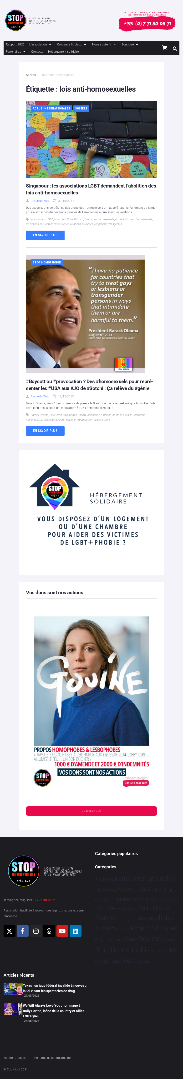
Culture (144, 898)
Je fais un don (91, 810)
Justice (104, 928)
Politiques (163, 928)
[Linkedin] (75, 931)
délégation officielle (99, 415)
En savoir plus (45, 235)
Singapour (100, 224)
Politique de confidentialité (52, 1057)
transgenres (115, 224)
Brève (98, 899)
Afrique (101, 890)
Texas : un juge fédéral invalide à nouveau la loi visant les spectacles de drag (54, 988)
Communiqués (119, 899)
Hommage (123, 919)
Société (81, 108)
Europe (107, 908)
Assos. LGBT (135, 889)
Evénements (126, 908)
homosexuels (144, 219)
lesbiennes (32, 224)
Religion (116, 939)
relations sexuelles (81, 224)
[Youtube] (62, 931)
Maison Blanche (66, 419)
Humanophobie (153, 917)
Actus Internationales (51, 108)
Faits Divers (154, 907)
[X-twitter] (9, 931)
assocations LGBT (42, 219)
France (104, 918)
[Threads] (49, 931)
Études (144, 961)
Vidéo (129, 960)
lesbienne (139, 415)
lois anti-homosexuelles (54, 224)
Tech (154, 951)
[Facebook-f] (23, 931)
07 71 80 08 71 (45, 900)
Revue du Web (40, 201)
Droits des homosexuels (99, 219)
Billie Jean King (59, 415)
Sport (168, 939)
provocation (84, 419)
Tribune (163, 951)
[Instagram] (36, 931)
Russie (97, 419)
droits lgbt (121, 219)
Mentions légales (15, 1057)
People (140, 928)
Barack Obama (39, 415)
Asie (112, 890)
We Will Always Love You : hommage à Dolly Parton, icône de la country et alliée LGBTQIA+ (54, 1011)
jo (131, 415)
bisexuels (60, 219)
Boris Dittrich (75, 219)
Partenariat (122, 929)
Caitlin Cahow (77, 415)
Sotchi (106, 419)
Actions (104, 879)
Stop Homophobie (47, 262)
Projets (101, 940)
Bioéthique (165, 890)
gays (132, 219)
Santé (131, 939)
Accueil (31, 75)
